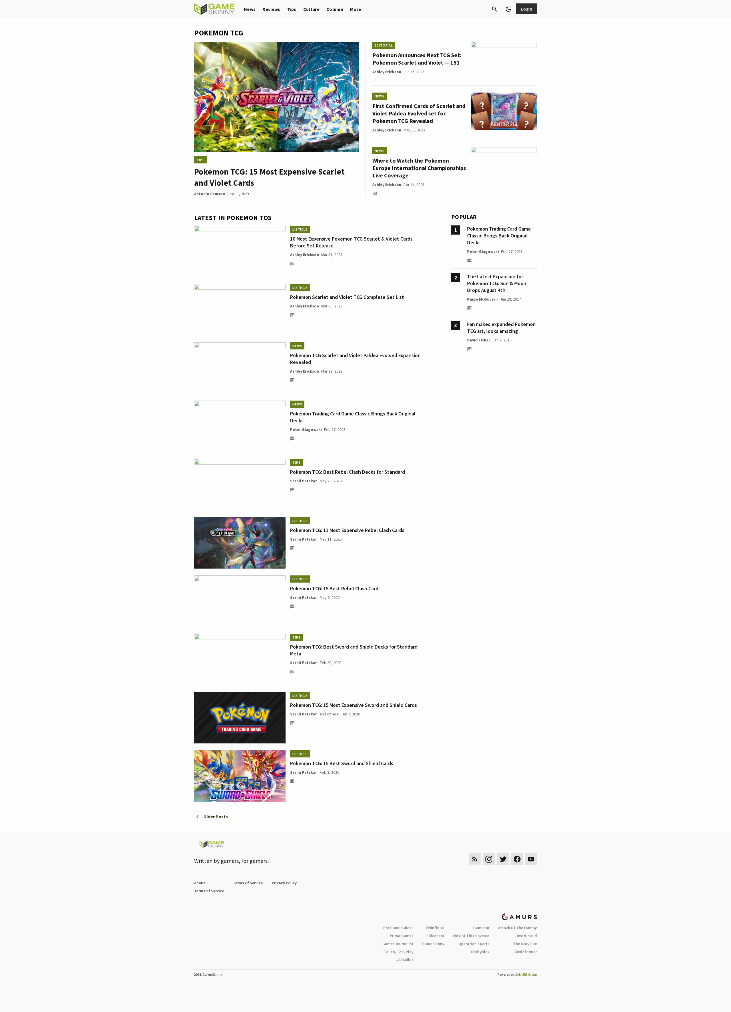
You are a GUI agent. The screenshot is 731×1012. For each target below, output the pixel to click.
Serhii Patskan (304, 480)
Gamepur (481, 927)
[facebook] (517, 859)
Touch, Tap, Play (398, 951)
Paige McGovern (482, 299)
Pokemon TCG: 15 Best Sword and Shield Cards (341, 763)
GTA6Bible (404, 959)
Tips (291, 9)
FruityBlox (480, 951)
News (250, 9)
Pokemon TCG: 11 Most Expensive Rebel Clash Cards (347, 530)
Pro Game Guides (398, 927)
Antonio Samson (209, 193)
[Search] (494, 9)
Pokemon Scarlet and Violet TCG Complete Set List (347, 297)
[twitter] (503, 859)
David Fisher (478, 340)
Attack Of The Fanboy (517, 927)
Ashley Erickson (386, 71)
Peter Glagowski (306, 429)
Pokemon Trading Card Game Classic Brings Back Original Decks (499, 235)
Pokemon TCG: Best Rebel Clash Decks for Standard (347, 472)
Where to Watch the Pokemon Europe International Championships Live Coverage (419, 168)
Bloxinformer (525, 951)
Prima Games (401, 935)
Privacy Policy (284, 882)
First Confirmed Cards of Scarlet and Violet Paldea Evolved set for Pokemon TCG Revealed (418, 113)
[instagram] (489, 859)
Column (334, 9)
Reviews (271, 9)
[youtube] (531, 859)
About (199, 882)
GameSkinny (433, 943)
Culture (311, 9)
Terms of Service (248, 882)
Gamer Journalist (397, 943)
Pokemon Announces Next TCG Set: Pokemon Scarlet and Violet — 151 (416, 58)
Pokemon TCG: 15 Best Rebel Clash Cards (335, 588)
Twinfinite (434, 927)
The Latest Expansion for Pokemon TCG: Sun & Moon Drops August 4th (496, 283)
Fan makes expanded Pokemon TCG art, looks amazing (501, 327)
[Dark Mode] (508, 9)
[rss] (475, 859)
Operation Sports (473, 943)
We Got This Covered (471, 935)
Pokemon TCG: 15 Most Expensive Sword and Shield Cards (353, 705)
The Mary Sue (525, 943)
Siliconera (435, 935)
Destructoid (526, 935)
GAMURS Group (526, 974)
